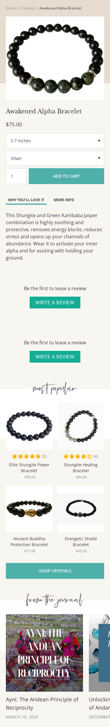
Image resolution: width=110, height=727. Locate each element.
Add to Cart (66, 176)
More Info (64, 199)
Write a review (55, 302)
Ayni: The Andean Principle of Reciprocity (42, 703)
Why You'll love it (26, 199)
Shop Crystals (55, 571)
